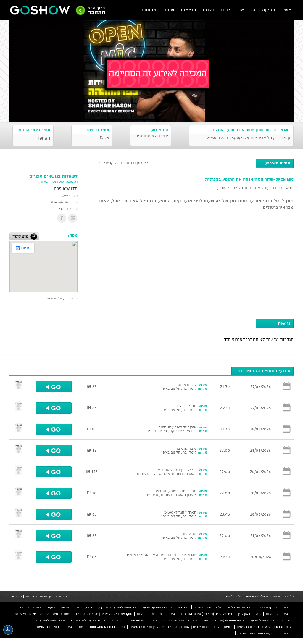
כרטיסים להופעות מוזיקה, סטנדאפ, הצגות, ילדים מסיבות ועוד (91, 607)
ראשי (288, 9)
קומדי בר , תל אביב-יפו (61, 298)
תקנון (53, 596)
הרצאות (188, 9)
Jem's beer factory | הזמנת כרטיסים (264, 627)
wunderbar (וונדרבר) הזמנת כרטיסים (216, 620)
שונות (168, 9)
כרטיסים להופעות (278, 614)
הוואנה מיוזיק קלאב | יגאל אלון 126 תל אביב (225, 607)
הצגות (208, 9)
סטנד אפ (246, 9)
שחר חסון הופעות (149, 614)
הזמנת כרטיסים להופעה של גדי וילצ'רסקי (42, 614)
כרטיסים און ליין (249, 614)
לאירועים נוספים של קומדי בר (123, 163)
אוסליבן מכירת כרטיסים (147, 627)
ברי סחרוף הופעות (153, 607)
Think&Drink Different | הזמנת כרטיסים (94, 627)
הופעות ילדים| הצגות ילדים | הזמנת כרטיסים (200, 627)
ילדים (226, 9)
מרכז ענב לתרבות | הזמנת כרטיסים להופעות (68, 620)
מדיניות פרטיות (36, 596)
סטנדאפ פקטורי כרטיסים (166, 620)
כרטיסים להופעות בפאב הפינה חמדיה (264, 633)
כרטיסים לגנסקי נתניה (275, 607)
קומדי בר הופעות (46, 627)
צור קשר (16, 596)
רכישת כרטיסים (31, 607)
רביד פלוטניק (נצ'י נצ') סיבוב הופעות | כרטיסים (200, 614)
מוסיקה (269, 9)
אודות (63, 596)
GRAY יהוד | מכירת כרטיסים (124, 620)
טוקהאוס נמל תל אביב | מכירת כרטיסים (104, 614)
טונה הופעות (180, 607)
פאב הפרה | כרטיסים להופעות (269, 620)
